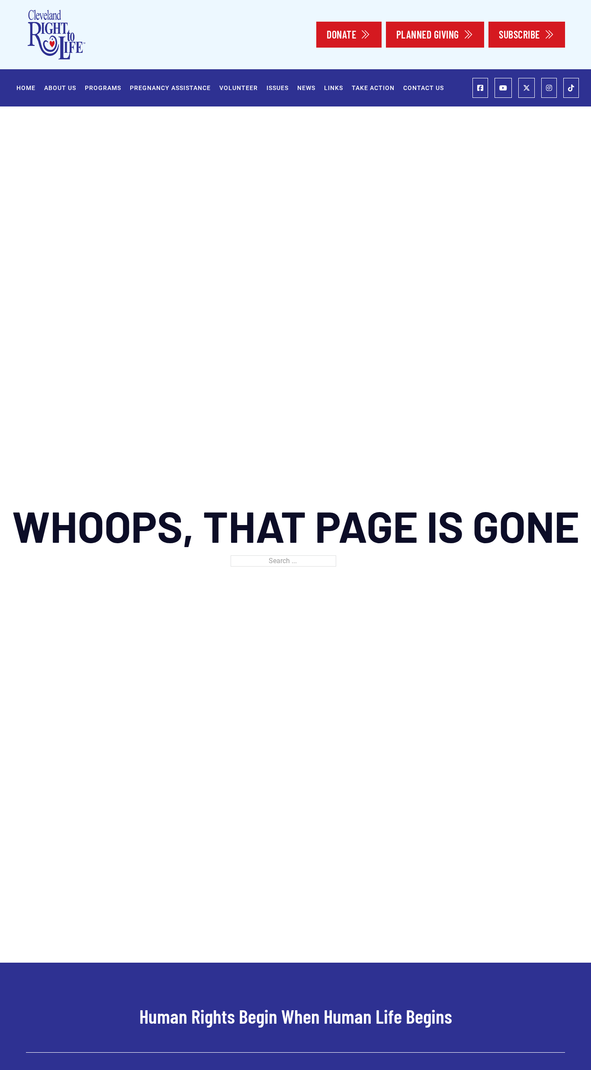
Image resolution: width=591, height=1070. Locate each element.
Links (333, 87)
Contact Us (423, 87)
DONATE (341, 34)
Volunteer (238, 87)
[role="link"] (480, 87)
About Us (60, 87)
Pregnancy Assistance (170, 87)
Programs (103, 87)
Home (25, 87)
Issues (278, 87)
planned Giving (427, 34)
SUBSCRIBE (519, 34)
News (306, 87)
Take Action (373, 87)
